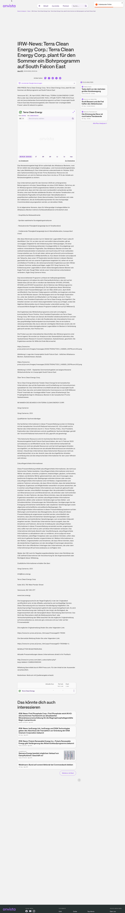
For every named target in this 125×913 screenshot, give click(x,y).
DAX (60, 911)
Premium (66, 6)
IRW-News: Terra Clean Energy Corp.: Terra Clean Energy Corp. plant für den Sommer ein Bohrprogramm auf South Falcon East (64, 11)
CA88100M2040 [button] (34, 115)
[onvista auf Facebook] (26, 911)
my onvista (55, 6)
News (28, 11)
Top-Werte (90, 911)
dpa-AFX (20, 71)
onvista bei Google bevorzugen (31, 83)
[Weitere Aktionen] (74, 690)
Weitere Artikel (68, 773)
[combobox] (51, 118)
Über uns (113, 911)
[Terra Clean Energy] (20, 690)
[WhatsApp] (53, 78)
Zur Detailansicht (23, 161)
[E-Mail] (60, 78)
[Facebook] (49, 78)
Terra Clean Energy (32, 112)
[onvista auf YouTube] (30, 911)
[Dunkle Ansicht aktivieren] (11, 1)
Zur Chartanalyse (70, 161)
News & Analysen (21, 11)
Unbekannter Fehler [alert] (105, 4)
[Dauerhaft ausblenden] (74, 83)
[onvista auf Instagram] (34, 911)
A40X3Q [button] (24, 115)
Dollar (75, 911)
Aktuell (45, 6)
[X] (56, 78)
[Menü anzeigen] (39, 6)
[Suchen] (85, 6)
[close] (122, 3)
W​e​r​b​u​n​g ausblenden (78, 25)
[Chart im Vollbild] (74, 111)
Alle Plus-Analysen (99, 123)
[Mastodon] (45, 78)
